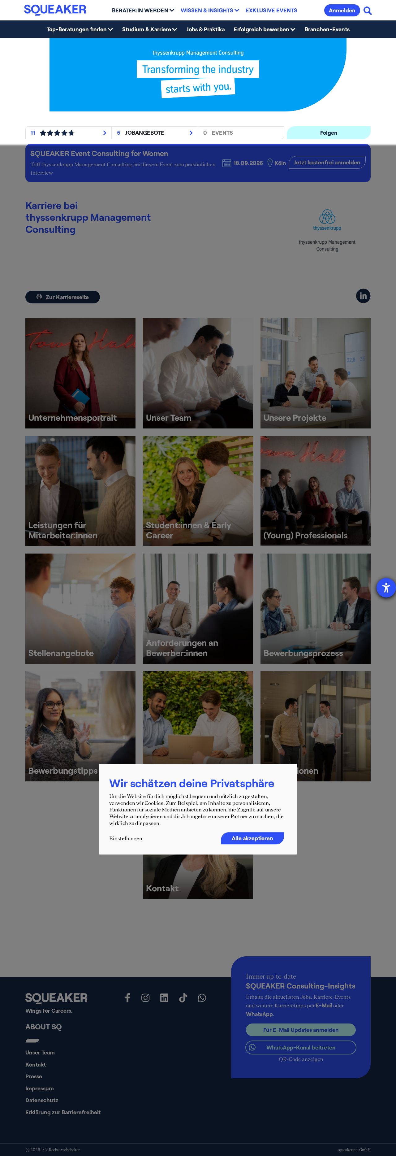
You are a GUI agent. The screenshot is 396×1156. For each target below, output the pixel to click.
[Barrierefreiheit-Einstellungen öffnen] (386, 588)
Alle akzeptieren (252, 838)
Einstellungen (125, 838)
